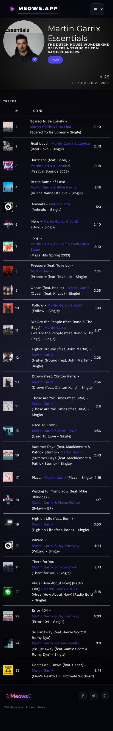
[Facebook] (83, 696)
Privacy (30, 707)
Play (55, 59)
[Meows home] (39, 696)
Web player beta (13, 707)
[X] (94, 696)
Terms (41, 707)
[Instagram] (105, 696)
